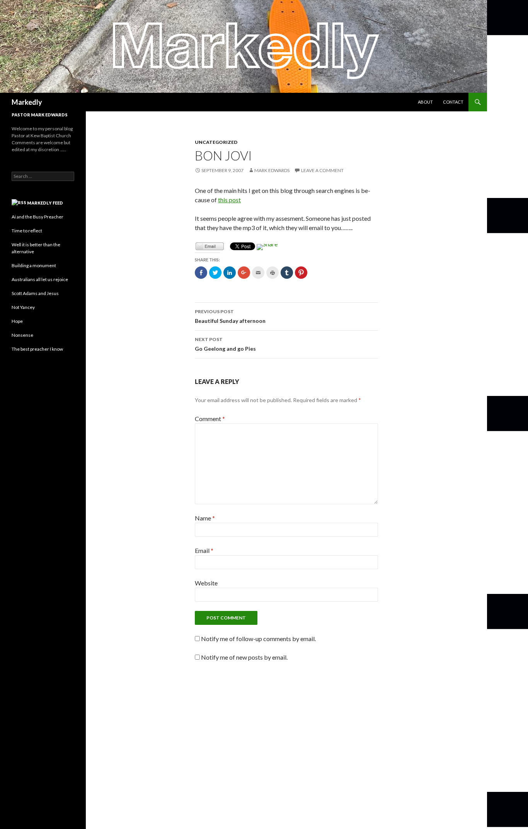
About (425, 101)
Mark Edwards (272, 170)
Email (204, 550)
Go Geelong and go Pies (225, 344)
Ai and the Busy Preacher (37, 217)
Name (205, 518)
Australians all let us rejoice (40, 279)
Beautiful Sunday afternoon (230, 316)
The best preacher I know (37, 349)
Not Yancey (23, 307)
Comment (210, 418)
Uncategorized (216, 142)
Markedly (27, 102)
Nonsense (22, 335)
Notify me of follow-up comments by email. (258, 638)
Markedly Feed (45, 202)
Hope (17, 321)
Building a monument (34, 265)
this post (229, 199)
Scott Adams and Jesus (35, 293)
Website (206, 583)
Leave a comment (322, 170)
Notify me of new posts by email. (244, 657)
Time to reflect (27, 231)
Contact (453, 101)
